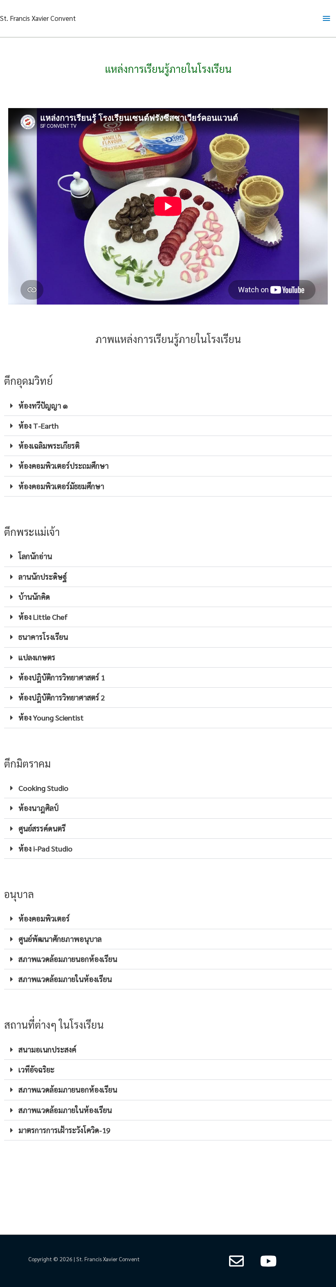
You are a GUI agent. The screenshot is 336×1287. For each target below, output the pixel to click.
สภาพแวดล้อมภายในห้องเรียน (65, 979)
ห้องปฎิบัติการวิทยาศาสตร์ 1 (61, 677)
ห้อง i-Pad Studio (45, 848)
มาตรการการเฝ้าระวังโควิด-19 (64, 1130)
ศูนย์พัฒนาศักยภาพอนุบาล (60, 939)
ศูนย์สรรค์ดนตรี (42, 828)
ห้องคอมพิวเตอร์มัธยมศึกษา (61, 486)
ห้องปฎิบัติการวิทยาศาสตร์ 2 (61, 697)
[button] (168, 406)
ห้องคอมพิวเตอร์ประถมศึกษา (63, 465)
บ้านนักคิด (34, 596)
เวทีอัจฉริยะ (36, 1069)
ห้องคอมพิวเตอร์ (44, 918)
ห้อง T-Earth (38, 425)
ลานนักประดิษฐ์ (42, 576)
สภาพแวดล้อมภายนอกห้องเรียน (67, 959)
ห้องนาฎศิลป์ (38, 808)
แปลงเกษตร (36, 657)
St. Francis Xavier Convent (38, 18)
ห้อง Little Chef (43, 616)
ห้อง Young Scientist (51, 717)
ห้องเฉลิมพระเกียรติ (48, 445)
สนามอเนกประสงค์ (47, 1049)
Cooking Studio (43, 788)
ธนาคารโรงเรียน (43, 636)
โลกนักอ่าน (35, 556)
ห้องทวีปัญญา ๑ (43, 405)
